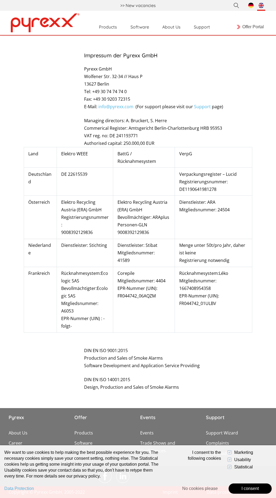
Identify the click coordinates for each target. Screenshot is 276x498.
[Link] (45, 22)
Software (83, 443)
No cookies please (200, 488)
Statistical (243, 467)
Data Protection (19, 488)
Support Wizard (222, 433)
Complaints (217, 443)
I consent (250, 488)
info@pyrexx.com (115, 107)
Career (15, 443)
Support (202, 107)
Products (83, 433)
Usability (242, 459)
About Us (18, 433)
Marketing (243, 452)
